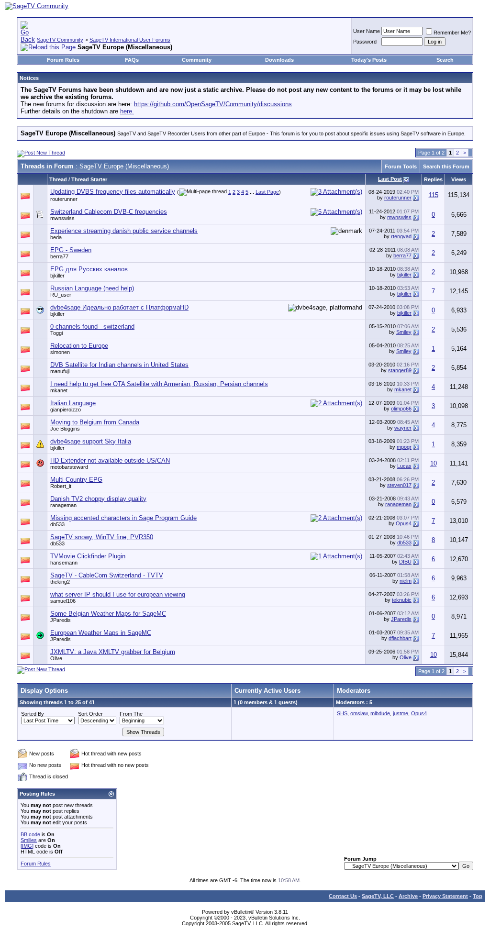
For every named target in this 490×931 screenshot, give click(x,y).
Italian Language (73, 403)
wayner (403, 428)
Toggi (56, 333)
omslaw (359, 713)
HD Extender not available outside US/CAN (110, 460)
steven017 (399, 485)
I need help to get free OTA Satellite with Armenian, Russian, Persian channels (159, 384)
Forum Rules (63, 60)
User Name (366, 31)
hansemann (64, 562)
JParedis (60, 620)
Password (365, 41)
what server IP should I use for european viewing (117, 594)
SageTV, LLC (378, 896)
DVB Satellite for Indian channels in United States (119, 364)
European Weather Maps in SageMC (100, 632)
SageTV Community (60, 40)
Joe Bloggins (65, 429)
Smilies (29, 840)
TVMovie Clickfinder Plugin (87, 556)
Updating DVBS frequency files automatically (112, 191)
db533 (57, 524)
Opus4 (404, 523)
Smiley (404, 332)
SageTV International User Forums (129, 40)
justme (400, 713)
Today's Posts (369, 60)
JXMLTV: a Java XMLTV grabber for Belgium (112, 651)
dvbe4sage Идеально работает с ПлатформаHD (119, 307)
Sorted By (32, 714)
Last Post (390, 179)
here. (127, 111)
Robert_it (60, 486)
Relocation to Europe (79, 345)
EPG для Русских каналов (89, 269)
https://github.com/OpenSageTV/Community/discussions (213, 104)
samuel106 (63, 601)
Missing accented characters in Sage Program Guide (123, 517)
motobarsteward (69, 467)
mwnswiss (62, 218)
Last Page (267, 192)
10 (433, 463)
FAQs (132, 60)
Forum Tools (401, 166)
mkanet (58, 390)
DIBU (405, 562)
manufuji (59, 371)
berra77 (59, 256)
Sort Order (90, 714)
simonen (60, 352)
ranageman (63, 505)
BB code (30, 834)
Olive (56, 658)
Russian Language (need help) (92, 288)
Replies (433, 179)
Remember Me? (452, 32)
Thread (58, 179)
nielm (406, 581)
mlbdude (380, 713)
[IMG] (27, 846)
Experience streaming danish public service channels (124, 230)
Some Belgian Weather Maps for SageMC (108, 613)
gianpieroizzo (65, 409)
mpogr (404, 447)
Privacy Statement (445, 896)
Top (477, 896)
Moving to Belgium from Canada (94, 422)
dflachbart (400, 638)
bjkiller (57, 275)
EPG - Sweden (70, 250)
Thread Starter (89, 179)
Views (458, 179)
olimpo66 (401, 408)
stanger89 (400, 370)
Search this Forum (446, 166)
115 (433, 195)
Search (445, 60)
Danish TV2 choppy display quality (98, 498)
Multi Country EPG (76, 479)
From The (131, 714)
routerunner (64, 199)
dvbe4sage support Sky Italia (90, 441)
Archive (408, 896)
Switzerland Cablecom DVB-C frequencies (108, 211)
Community (197, 60)
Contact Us (343, 896)
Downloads (279, 60)
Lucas (404, 466)
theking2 (60, 582)
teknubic (402, 600)
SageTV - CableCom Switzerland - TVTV (106, 575)
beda (56, 237)
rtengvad (401, 236)
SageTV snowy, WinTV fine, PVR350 (101, 537)
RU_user (60, 295)
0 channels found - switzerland (92, 326)
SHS (342, 713)
